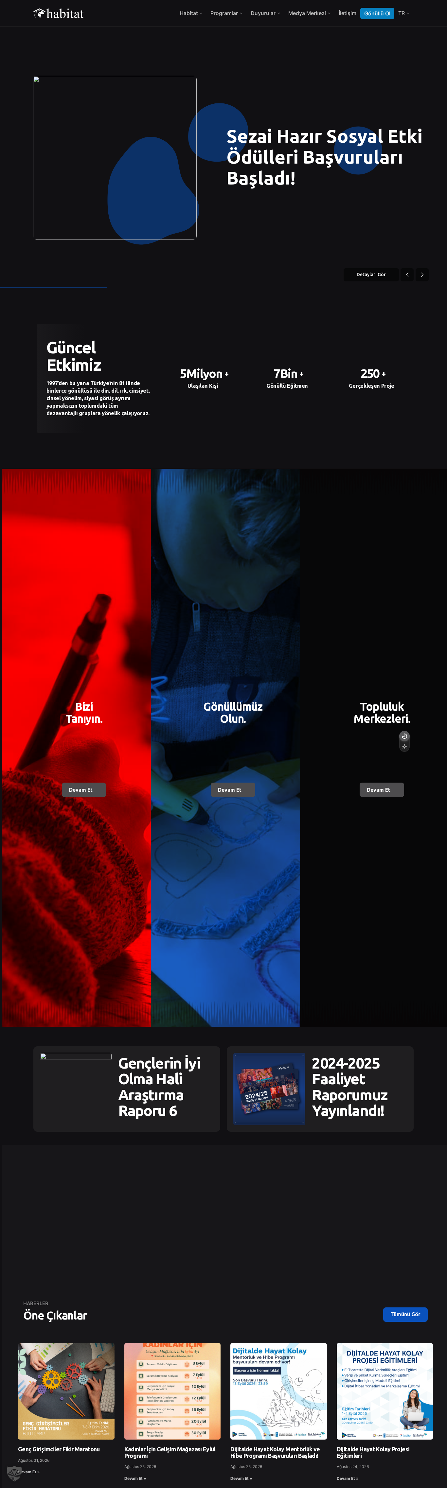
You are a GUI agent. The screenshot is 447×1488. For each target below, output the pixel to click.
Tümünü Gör (405, 1314)
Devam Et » (29, 1471)
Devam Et (81, 790)
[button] (14, 1473)
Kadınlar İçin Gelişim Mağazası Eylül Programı (169, 1452)
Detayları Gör (371, 274)
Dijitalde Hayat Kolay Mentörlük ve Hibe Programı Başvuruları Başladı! (275, 1452)
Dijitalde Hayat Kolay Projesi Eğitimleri (373, 1452)
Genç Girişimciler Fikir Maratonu (59, 1449)
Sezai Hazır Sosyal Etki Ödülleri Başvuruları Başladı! (324, 157)
